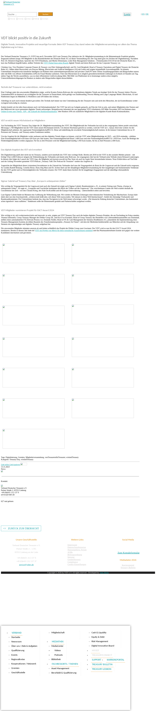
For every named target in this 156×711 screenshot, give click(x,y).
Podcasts (58, 655)
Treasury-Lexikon (101, 669)
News (12, 19)
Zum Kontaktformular (129, 552)
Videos (57, 650)
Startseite (15, 637)
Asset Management (60, 668)
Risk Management (100, 641)
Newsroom (16, 642)
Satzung (71, 557)
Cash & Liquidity (99, 633)
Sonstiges (45, 19)
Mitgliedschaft (58, 633)
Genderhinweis (74, 559)
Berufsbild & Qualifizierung (63, 673)
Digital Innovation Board (103, 646)
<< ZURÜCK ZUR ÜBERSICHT (21, 528)
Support (96, 660)
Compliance (73, 562)
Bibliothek (56, 659)
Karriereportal (128, 565)
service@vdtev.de (26, 565)
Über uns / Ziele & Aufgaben (24, 646)
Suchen (45, 14)
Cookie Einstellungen (77, 564)
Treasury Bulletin (128, 567)
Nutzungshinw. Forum (77, 550)
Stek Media (104, 573)
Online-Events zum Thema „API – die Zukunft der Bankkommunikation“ (29, 111)
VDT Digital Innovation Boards (56, 63)
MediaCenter (57, 646)
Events (20, 19)
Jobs (28, 19)
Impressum (72, 545)
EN (143, 14)
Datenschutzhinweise (77, 547)
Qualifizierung (17, 650)
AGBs (70, 552)
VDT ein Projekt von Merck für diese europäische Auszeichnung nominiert (64, 230)
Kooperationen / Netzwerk (23, 664)
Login (127, 14)
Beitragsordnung (75, 555)
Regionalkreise (18, 659)
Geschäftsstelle (18, 673)
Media (36, 19)
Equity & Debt (98, 637)
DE (147, 14)
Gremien (15, 668)
